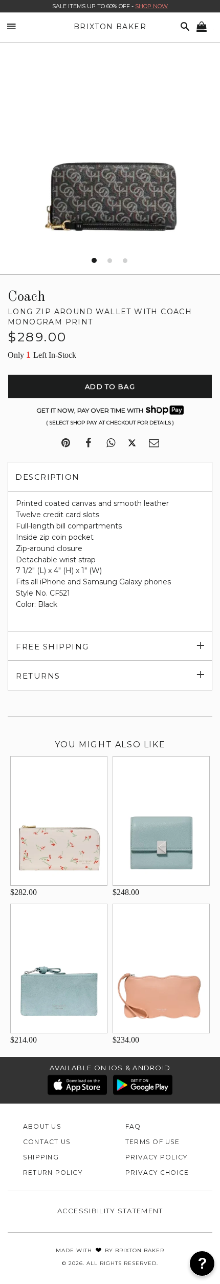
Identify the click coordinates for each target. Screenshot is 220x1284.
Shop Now (151, 6)
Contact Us (47, 1142)
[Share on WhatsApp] (111, 443)
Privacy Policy (156, 1157)
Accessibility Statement (110, 1211)
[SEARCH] (183, 26)
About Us (42, 1126)
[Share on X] (132, 443)
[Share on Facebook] (88, 443)
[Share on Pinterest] (66, 443)
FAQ (133, 1126)
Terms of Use (152, 1142)
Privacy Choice (157, 1172)
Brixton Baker (110, 26)
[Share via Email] (154, 443)
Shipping (41, 1157)
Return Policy (52, 1172)
